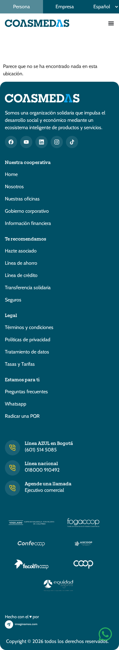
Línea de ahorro (21, 263)
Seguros (13, 300)
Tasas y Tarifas (20, 364)
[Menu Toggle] (111, 23)
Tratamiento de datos (27, 352)
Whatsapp (15, 404)
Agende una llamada (48, 483)
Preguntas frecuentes (26, 391)
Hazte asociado (21, 251)
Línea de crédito (21, 275)
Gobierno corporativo (27, 211)
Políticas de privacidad (27, 339)
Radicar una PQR (22, 416)
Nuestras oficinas (22, 199)
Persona (21, 6)
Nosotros (14, 186)
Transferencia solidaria (28, 287)
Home (11, 174)
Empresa (65, 6)
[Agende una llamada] (12, 488)
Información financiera (28, 223)
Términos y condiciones (29, 327)
